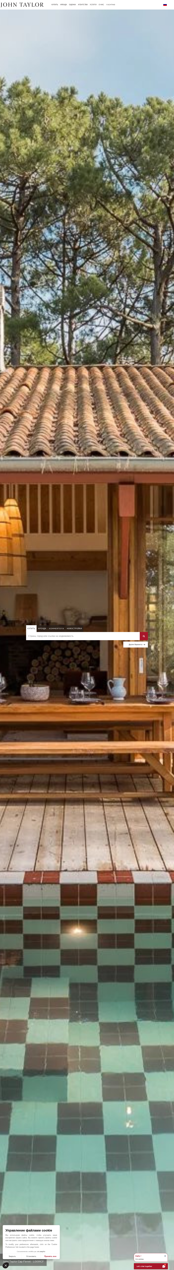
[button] (5, 1265)
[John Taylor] (22, 4)
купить (31, 629)
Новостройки (74, 629)
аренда (42, 629)
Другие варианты (135, 644)
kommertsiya (56, 629)
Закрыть (12, 1256)
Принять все (50, 1256)
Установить (31, 1256)
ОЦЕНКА (72, 4)
